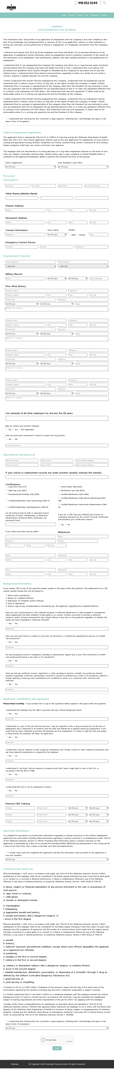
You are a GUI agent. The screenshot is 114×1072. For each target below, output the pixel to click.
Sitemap (14, 1064)
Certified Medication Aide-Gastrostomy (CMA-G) (28, 501)
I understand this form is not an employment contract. (29, 787)
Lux (87, 15)
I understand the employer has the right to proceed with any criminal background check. (44, 710)
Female (82, 235)
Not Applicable (27, 429)
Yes (9, 429)
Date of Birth (53, 230)
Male (73, 235)
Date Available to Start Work (70, 163)
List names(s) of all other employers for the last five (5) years (39, 413)
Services (80, 15)
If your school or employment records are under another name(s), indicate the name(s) (53, 472)
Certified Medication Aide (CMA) (75, 494)
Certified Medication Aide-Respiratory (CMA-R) (28, 507)
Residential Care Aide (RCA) (73, 490)
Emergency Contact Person (20, 242)
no (15, 756)
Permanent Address (16, 218)
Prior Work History (16, 286)
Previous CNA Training (18, 803)
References (64, 532)
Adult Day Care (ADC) (17, 490)
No (15, 429)
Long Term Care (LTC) (17, 487)
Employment (95, 15)
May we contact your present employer (22, 426)
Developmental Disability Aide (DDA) (23, 494)
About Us (72, 15)
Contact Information (17, 230)
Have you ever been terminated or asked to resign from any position (35, 435)
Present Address (15, 205)
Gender (72, 230)
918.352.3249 (87, 3)
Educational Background (19, 455)
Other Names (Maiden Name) (21, 193)
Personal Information (10, 178)
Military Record (14, 274)
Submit (57, 1048)
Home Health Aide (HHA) (71, 487)
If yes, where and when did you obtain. (22, 531)
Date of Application (14, 163)
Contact (104, 15)
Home (64, 15)
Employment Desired (16, 256)
